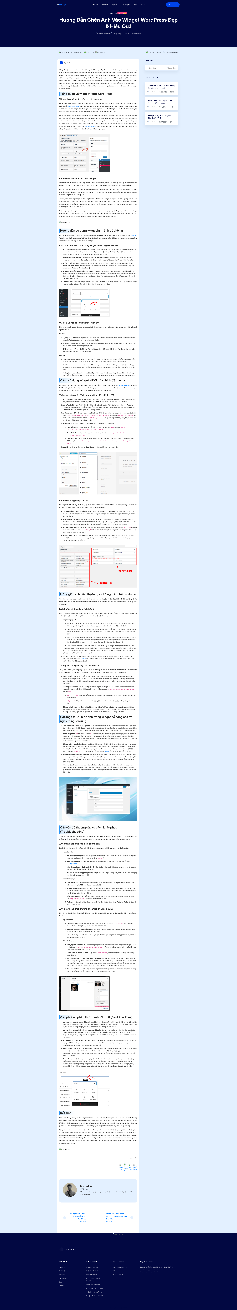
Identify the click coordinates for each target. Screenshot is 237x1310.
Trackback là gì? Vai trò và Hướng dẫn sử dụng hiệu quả (161, 87)
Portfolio (62, 1275)
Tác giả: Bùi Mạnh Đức (74, 52)
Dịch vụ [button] (114, 5)
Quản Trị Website (92, 1271)
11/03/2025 (162, 107)
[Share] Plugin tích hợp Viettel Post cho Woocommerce (159, 102)
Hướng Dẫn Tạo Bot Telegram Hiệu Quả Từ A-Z (159, 117)
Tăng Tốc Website (93, 1285)
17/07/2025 (163, 122)
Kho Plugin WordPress (94, 1288)
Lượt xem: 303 (136, 34)
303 (104, 52)
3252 (171, 107)
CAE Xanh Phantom (120, 1267)
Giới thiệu (105, 5)
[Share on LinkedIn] (130, 1168)
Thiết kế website (92, 1267)
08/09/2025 (163, 92)
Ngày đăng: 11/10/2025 (121, 34)
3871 (172, 92)
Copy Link (157, 52)
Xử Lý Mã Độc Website (94, 1296)
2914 (171, 122)
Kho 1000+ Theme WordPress (93, 1279)
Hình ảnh (134, 235)
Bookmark (174, 52)
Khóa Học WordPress (94, 1292)
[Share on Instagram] (135, 1168)
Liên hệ (143, 5)
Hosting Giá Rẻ (91, 1275)
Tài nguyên (63, 1278)
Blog (135, 5)
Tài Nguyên (126, 5)
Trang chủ (95, 5)
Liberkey (116, 1271)
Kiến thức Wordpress (104, 33)
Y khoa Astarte (118, 1275)
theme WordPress (73, 106)
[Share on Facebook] (121, 1168)
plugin (84, 658)
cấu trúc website (90, 126)
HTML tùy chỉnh (124, 385)
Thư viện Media (72, 864)
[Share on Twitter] (126, 1168)
